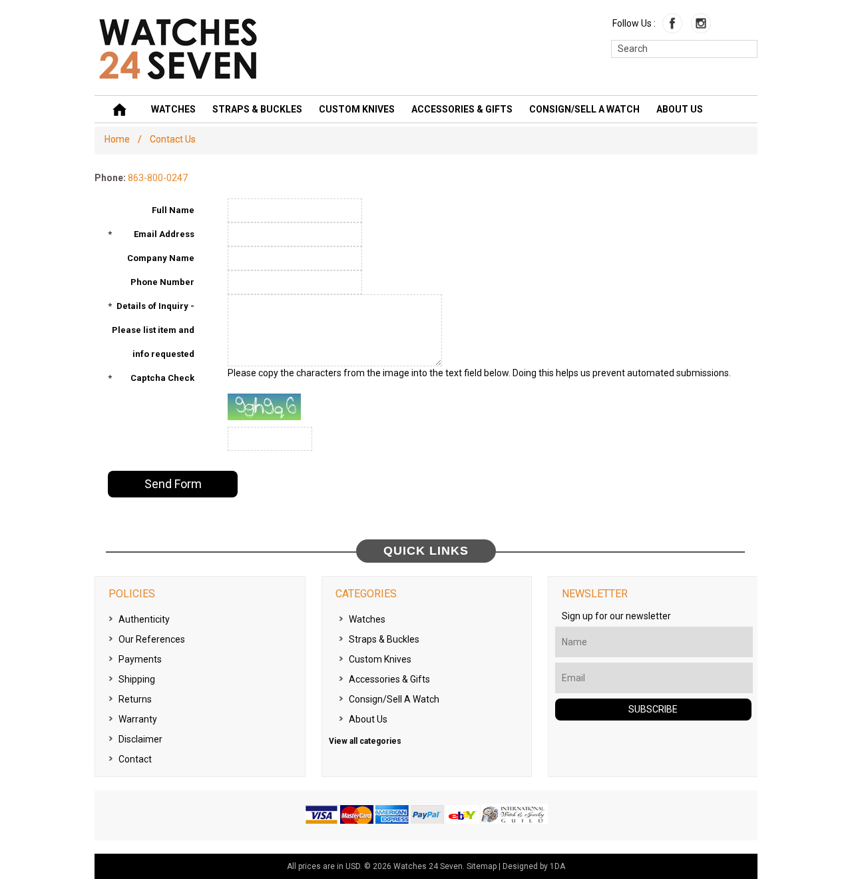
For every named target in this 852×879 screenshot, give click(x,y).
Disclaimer (140, 739)
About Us (679, 109)
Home (117, 139)
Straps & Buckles (257, 109)
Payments (140, 659)
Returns (135, 699)
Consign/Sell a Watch (584, 109)
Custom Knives (357, 109)
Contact (135, 759)
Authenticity (144, 619)
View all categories (365, 741)
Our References (151, 639)
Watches (173, 109)
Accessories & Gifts (462, 109)
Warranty (137, 719)
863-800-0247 (158, 177)
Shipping (136, 679)
